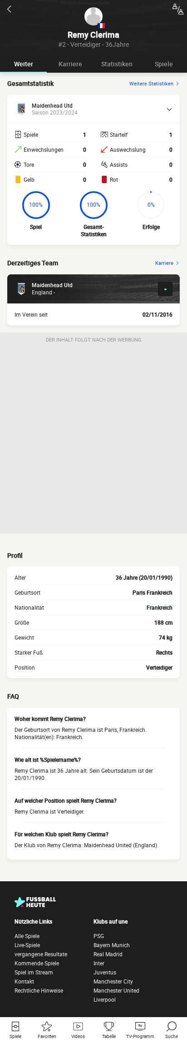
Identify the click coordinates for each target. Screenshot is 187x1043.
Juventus (105, 972)
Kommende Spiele (37, 963)
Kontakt (24, 981)
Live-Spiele (27, 945)
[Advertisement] (93, 440)
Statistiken (117, 64)
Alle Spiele (27, 935)
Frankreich (159, 607)
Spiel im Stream (34, 972)
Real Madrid (108, 954)
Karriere (70, 64)
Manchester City (113, 981)
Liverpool (105, 999)
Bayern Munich (112, 945)
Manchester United (116, 990)
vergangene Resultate (41, 954)
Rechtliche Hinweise (39, 990)
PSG (99, 935)
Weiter (23, 64)
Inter (99, 963)
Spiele (164, 64)
